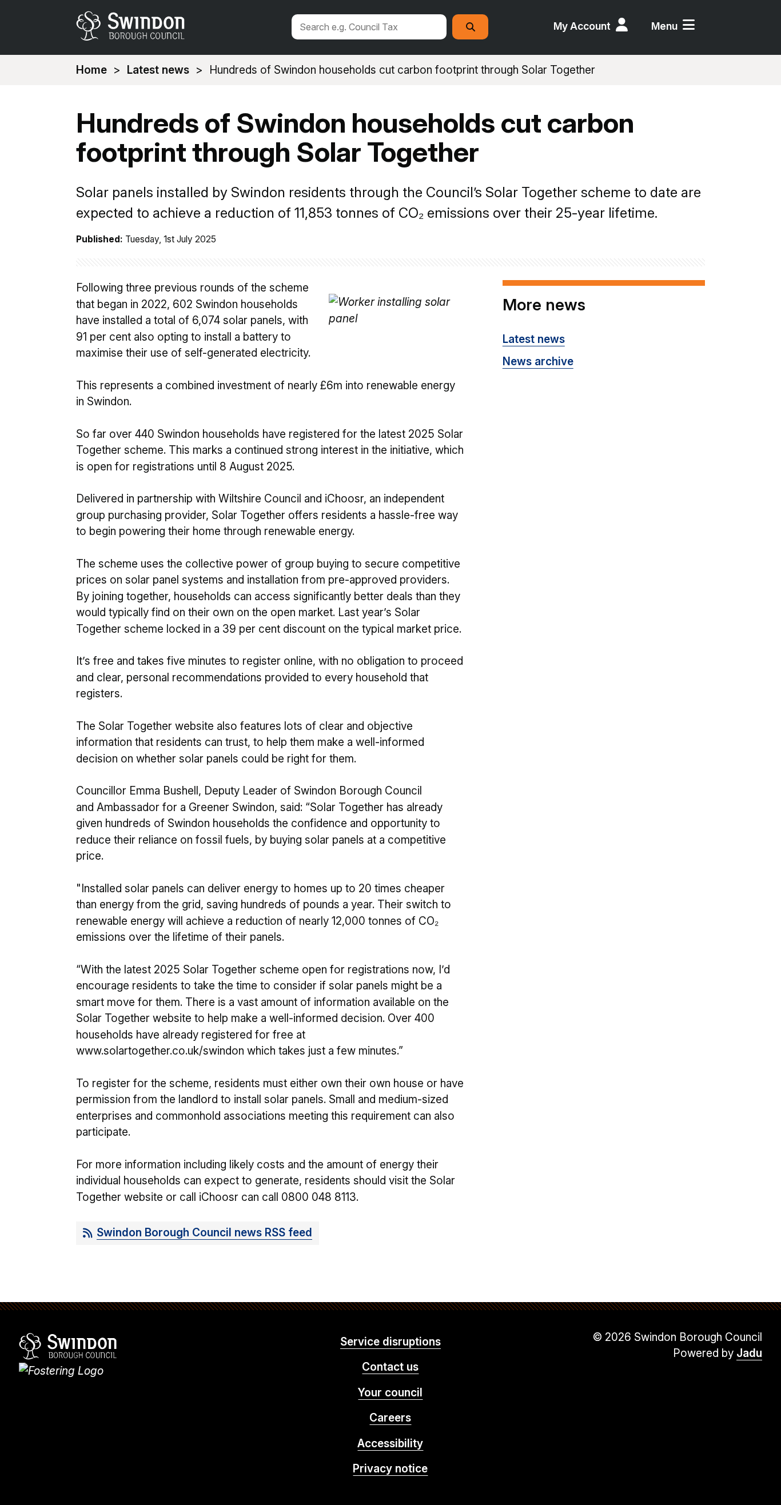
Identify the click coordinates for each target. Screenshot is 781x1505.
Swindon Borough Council (68, 1346)
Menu (664, 26)
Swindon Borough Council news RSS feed (204, 1232)
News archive (538, 361)
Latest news (158, 70)
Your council (390, 1392)
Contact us (390, 1367)
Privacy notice (390, 1468)
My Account (582, 26)
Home (91, 70)
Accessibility (390, 1443)
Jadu (749, 1353)
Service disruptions (390, 1341)
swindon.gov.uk (177, 25)
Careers (390, 1417)
